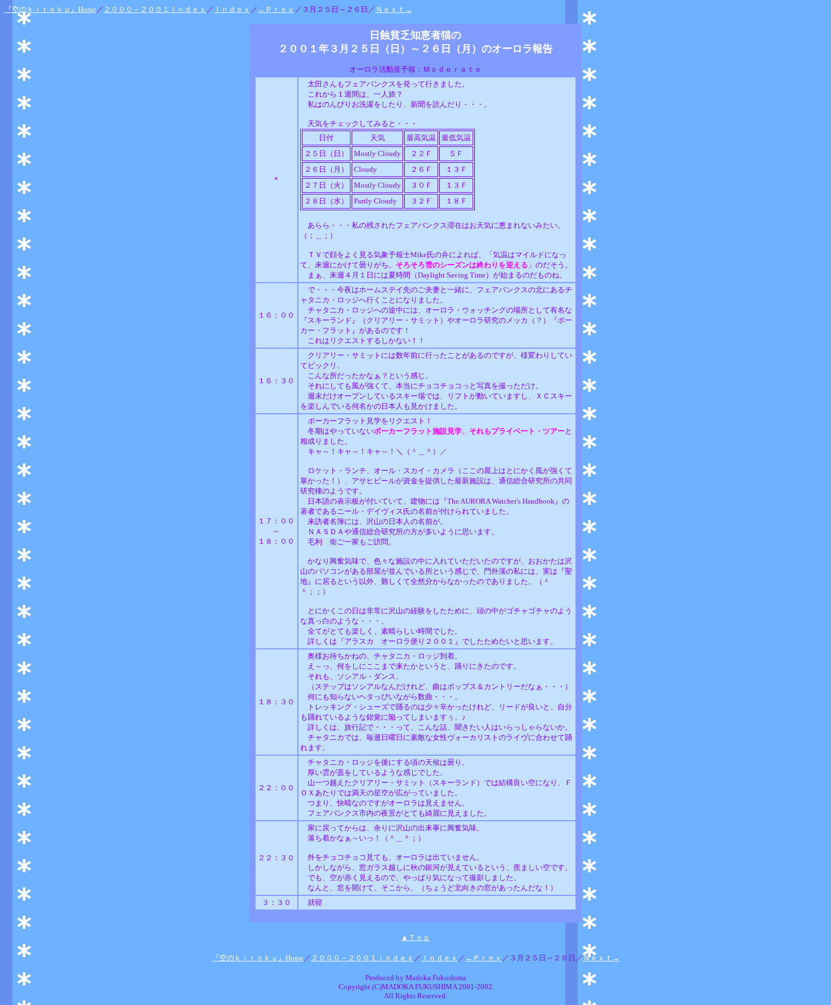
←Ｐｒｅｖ (276, 9)
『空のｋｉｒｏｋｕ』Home (50, 9)
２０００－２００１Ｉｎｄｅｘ (154, 9)
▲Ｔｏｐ (415, 937)
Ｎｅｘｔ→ (393, 9)
